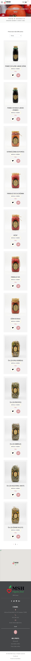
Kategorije (19, 18)
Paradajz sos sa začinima (15, 193)
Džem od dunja (15, 319)
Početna (10, 18)
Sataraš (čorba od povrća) (15, 152)
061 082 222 (15, 617)
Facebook (15, 656)
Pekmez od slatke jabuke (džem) (15, 66)
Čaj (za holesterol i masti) (15, 486)
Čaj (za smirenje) (15, 444)
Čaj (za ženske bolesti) (15, 527)
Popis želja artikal (15, 646)
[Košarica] (26, 2)
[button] (15, 563)
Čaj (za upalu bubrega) (15, 360)
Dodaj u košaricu (16, 68)
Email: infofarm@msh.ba (15, 622)
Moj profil (15, 641)
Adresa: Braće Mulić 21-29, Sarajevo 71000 (15, 612)
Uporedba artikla (15, 643)
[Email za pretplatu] (15, 632)
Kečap (15, 235)
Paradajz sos (15, 277)
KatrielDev (18, 658)
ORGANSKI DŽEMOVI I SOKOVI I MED (15, 20)
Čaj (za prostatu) (15, 402)
